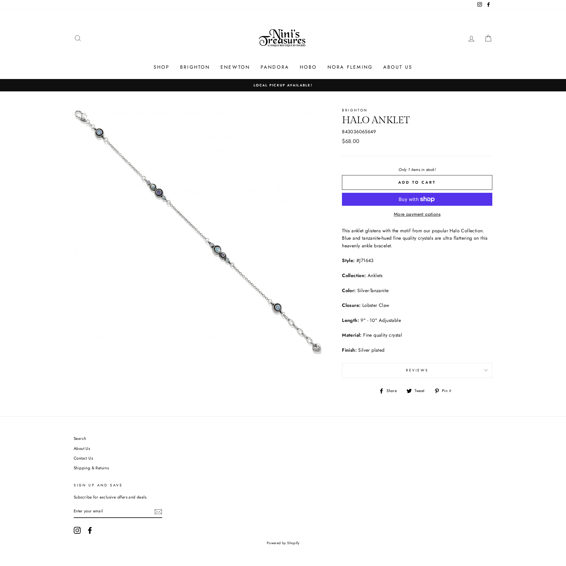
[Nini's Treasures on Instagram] (77, 530)
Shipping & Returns (91, 468)
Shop (162, 67)
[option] (283, 85)
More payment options (417, 214)
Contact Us (83, 458)
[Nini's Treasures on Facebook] (89, 530)
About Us (398, 67)
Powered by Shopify (283, 543)
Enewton (235, 67)
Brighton (195, 67)
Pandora (275, 67)
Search (80, 438)
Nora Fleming (350, 67)
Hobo (308, 67)
